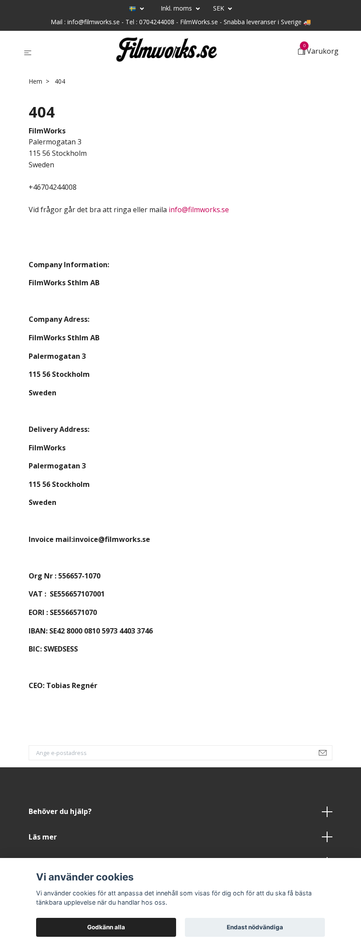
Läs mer (43, 837)
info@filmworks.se (199, 209)
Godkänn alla (106, 927)
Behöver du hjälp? (60, 811)
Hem (35, 81)
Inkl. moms (177, 8)
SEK (219, 8)
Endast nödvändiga (255, 927)
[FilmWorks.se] (166, 52)
